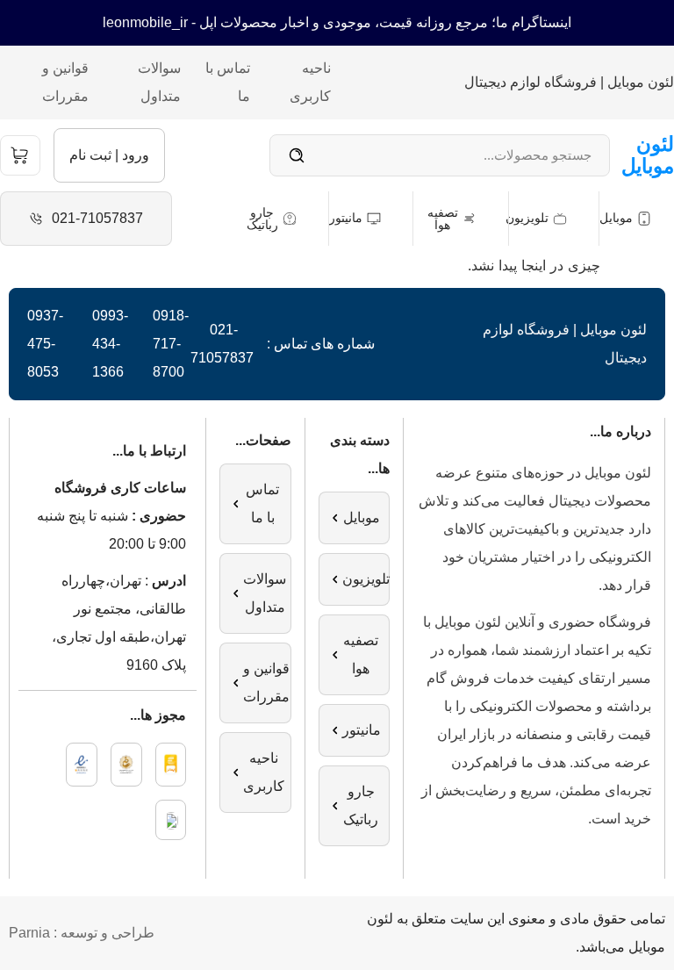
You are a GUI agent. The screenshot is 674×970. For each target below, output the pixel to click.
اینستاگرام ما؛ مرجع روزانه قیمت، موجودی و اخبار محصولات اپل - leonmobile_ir (337, 22)
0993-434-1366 (110, 343)
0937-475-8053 (45, 343)
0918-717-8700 (171, 343)
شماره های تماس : (321, 343)
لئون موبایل (647, 155)
